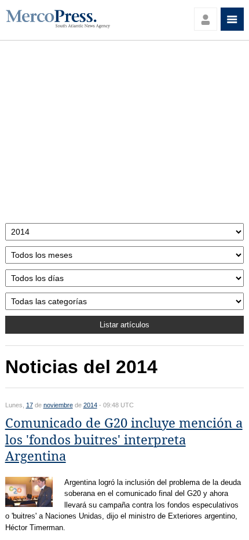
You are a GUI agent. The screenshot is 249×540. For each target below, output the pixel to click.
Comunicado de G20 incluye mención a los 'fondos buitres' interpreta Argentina (124, 440)
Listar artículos (124, 324)
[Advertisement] (124, 134)
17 (29, 405)
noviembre (58, 405)
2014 (90, 405)
